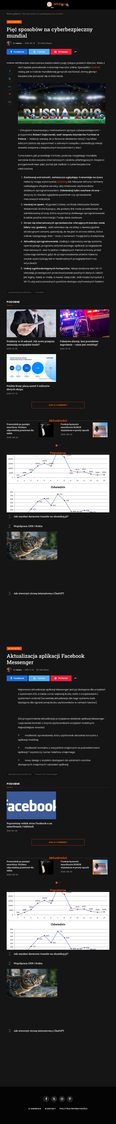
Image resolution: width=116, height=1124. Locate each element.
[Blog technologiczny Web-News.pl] (56, 5)
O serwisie (34, 1108)
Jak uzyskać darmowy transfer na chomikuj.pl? (41, 516)
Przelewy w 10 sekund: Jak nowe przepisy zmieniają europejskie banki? (31, 343)
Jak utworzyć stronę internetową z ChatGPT (39, 593)
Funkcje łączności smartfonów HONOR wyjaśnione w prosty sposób (75, 427)
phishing (62, 181)
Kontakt (50, 1108)
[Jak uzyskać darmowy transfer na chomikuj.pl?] (58, 484)
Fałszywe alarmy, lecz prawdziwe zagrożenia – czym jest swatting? (79, 343)
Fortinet (95, 67)
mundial (39, 292)
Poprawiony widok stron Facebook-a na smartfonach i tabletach (29, 825)
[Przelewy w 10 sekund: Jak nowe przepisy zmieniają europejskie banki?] (31, 323)
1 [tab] (56, 445)
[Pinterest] (10, 94)
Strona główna (13, 14)
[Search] (67, 5)
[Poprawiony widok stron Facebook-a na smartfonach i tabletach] (31, 805)
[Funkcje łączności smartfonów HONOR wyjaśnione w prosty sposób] (101, 430)
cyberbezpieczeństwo (19, 292)
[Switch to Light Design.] (62, 5)
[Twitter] (10, 79)
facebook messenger (46, 774)
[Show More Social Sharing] (75, 52)
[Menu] (49, 5)
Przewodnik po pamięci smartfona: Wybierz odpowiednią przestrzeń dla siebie (20, 429)
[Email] (10, 102)
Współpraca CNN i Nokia (28, 526)
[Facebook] (10, 71)
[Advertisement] (58, 619)
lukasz (19, 43)
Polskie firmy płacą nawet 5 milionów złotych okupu (28, 387)
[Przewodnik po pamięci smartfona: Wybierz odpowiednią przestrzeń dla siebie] (47, 430)
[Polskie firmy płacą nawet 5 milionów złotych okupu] (31, 368)
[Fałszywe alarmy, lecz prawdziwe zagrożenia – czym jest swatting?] (84, 323)
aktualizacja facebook (19, 774)
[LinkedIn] (10, 86)
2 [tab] (59, 445)
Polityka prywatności (74, 1108)
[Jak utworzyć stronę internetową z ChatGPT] (58, 560)
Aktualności (14, 22)
